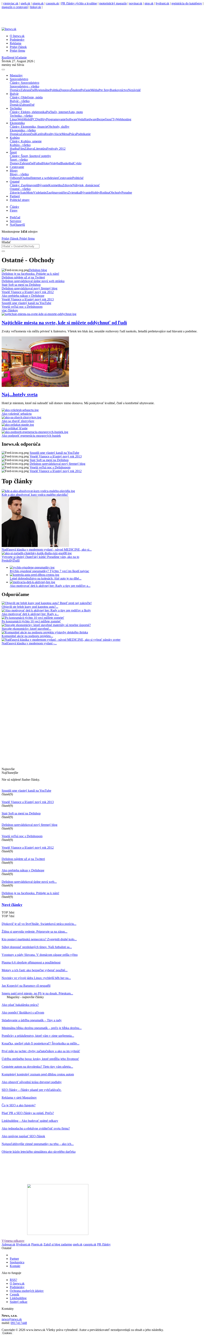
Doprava (65, 90)
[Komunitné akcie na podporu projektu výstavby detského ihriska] (45, 632)
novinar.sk (135, 3)
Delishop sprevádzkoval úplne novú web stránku (33, 281)
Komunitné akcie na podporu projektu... (27, 636)
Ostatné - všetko (20, 189)
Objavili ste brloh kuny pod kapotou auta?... (30, 606)
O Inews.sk (17, 36)
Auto (23, 192)
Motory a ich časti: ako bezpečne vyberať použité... (35, 970)
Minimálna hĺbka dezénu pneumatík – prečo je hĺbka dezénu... (42, 1028)
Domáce (15, 90)
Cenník (14, 1294)
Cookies (7, 1333)
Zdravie (67, 185)
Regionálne (42, 90)
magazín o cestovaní (15, 7)
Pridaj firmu (27, 238)
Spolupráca (17, 1262)
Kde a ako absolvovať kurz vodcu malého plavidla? (35, 494)
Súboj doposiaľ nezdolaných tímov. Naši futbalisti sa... (37, 947)
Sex (65, 192)
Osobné (26, 178)
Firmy (14, 210)
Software (71, 119)
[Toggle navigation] (3, 69)
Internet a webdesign (44, 178)
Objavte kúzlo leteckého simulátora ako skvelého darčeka (39, 1151)
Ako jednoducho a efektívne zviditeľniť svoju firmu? (36, 1128)
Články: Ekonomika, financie (29, 126)
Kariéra (40, 134)
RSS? (13, 1280)
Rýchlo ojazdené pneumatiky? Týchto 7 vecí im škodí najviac (49, 571)
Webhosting (123, 119)
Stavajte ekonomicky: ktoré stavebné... (26, 628)
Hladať (6, 242)
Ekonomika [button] (17, 123)
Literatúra (40, 148)
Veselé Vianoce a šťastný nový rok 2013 (28, 299)
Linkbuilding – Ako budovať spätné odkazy (30, 1120)
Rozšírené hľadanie (14, 57)
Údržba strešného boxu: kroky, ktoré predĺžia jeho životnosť (40, 1059)
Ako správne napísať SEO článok (23, 1136)
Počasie (85, 90)
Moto (29, 192)
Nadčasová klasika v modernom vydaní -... (29, 643)
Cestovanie (17, 167)
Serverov (15, 221)
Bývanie (43, 185)
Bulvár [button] (14, 93)
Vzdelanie (39, 192)
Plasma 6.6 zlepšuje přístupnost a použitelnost (31, 962)
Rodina (104, 192)
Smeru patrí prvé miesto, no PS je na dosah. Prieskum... (37, 993)
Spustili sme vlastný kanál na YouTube (26, 303)
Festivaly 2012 (56, 148)
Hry (43, 119)
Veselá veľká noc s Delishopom (22, 306)
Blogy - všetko (19, 174)
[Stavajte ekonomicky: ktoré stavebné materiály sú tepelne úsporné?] (46, 625)
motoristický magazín (113, 3)
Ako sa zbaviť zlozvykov (18, 421)
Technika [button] (16, 108)
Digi (38, 119)
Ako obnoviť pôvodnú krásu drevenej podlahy (32, 1082)
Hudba (14, 148)
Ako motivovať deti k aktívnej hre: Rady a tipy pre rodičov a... (50, 585)
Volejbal (55, 163)
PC (33, 119)
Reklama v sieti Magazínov (19, 1097)
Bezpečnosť (104, 119)
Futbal (38, 163)
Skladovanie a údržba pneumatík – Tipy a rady (32, 1020)
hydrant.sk (162, 3)
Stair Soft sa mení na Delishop (21, 284)
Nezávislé (134, 90)
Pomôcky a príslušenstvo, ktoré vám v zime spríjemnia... (38, 1035)
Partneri (15, 196)
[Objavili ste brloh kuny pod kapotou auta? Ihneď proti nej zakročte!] (47, 603)
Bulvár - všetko (20, 101)
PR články (104, 1244)
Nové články (12, 905)
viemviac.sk (10, 3)
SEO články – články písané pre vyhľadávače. (31, 1090)
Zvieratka (74, 192)
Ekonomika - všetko (23, 130)
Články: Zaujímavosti (24, 185)
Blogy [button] (14, 170)
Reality (49, 134)
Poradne (126, 192)
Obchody (115, 192)
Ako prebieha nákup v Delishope (23, 295)
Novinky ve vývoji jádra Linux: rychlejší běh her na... (36, 978)
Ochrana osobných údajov (27, 1290)
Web (20, 119)
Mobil (27, 119)
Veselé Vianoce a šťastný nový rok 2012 (28, 292)
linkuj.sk (35, 7)
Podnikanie (83, 134)
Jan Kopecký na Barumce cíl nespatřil (26, 985)
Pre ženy (104, 90)
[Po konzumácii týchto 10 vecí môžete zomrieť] (33, 617)
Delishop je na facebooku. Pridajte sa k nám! (30, 273)
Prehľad (15, 217)
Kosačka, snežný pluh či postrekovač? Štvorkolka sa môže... (40, 1043)
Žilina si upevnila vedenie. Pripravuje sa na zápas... (34, 931)
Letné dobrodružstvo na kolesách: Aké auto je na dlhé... (45, 578)
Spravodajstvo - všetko (24, 86)
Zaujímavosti (54, 192)
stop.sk (149, 3)
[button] (7, 560)
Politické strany (20, 200)
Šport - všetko (19, 159)
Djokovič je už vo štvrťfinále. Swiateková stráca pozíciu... (39, 924)
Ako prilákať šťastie (15, 428)
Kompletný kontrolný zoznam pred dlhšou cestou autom (38, 1074)
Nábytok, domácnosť (86, 185)
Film (21, 148)
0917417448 (19, 1323)
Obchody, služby (58, 126)
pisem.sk (38, 3)
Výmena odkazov (13, 1240)
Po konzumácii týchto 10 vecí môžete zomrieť (31, 621)
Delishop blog (38, 270)
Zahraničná (28, 134)
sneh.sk (25, 3)
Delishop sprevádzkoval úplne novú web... (29, 881)
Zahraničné (28, 90)
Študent (76, 90)
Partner (14, 1258)
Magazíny (16, 75)
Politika (55, 90)
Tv (114, 119)
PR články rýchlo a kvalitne (79, 3)
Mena (65, 134)
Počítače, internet (57, 112)
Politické (77, 178)
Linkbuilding (18, 1298)
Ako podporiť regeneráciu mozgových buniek (31, 435)
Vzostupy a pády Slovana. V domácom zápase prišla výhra (40, 954)
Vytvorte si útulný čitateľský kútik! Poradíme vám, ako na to (40, 557)
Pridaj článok (10, 238)
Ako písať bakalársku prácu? (20, 1004)
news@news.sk (12, 1319)
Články (14, 206)
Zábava (29, 148)
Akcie (58, 134)
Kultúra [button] (15, 137)
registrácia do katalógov (186, 3)
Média (94, 90)
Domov (15, 163)
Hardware (90, 119)
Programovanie (56, 119)
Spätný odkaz (18, 1301)
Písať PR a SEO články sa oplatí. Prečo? (28, 1113)
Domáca (15, 134)
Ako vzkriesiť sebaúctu (17, 413)
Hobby (95, 192)
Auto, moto (75, 112)
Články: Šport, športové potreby (30, 156)
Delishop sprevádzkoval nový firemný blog (29, 288)
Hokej (46, 163)
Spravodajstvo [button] (19, 79)
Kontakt (15, 1266)
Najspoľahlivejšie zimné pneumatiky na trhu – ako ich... (38, 1144)
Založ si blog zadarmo (57, 1244)
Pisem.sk (37, 1244)
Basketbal (67, 163)
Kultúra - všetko (20, 145)
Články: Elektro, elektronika (28, 112)
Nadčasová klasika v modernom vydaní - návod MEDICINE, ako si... (47, 549)
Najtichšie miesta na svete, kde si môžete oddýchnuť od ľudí (64, 322)
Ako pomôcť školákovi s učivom (23, 1012)
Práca (72, 134)
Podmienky (17, 39)
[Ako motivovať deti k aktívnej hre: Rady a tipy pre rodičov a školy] (46, 610)
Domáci (15, 104)
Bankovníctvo (119, 90)
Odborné (15, 178)
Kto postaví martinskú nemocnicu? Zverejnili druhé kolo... (39, 939)
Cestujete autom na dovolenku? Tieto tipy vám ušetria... (37, 1066)
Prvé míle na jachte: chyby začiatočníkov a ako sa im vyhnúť (41, 1051)
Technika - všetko (21, 115)
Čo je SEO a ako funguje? (19, 1105)
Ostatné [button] (15, 181)
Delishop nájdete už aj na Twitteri (23, 277)
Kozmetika (55, 185)
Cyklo (77, 163)
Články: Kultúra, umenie (26, 141)
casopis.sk (52, 3)
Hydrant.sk (23, 1244)
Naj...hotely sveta (20, 394)
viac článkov (10, 310)
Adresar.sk (8, 1244)
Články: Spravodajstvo (24, 82)
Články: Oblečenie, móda (26, 97)
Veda (80, 119)
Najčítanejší (17, 224)
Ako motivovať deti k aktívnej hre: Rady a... (30, 614)
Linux (14, 119)
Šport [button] (13, 152)
